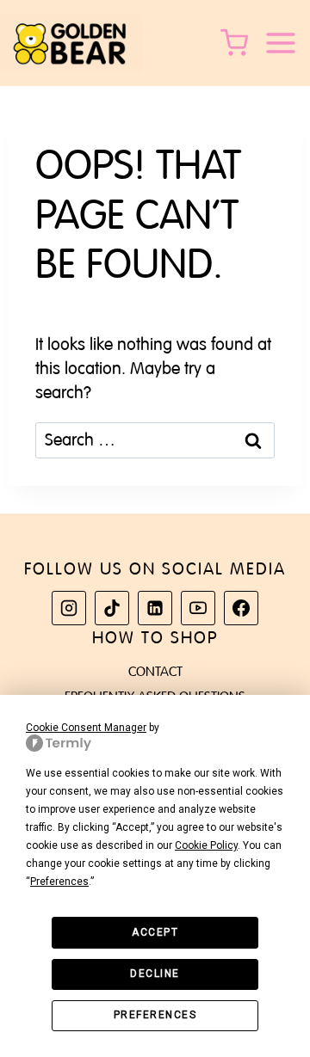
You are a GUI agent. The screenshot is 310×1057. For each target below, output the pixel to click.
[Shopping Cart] (237, 43)
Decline (155, 974)
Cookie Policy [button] (206, 845)
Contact (155, 671)
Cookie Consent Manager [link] (86, 728)
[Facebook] (241, 608)
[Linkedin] (155, 608)
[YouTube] (198, 608)
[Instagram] (69, 608)
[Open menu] (287, 43)
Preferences (155, 1015)
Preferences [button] (59, 882)
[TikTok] (112, 608)
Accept (155, 932)
